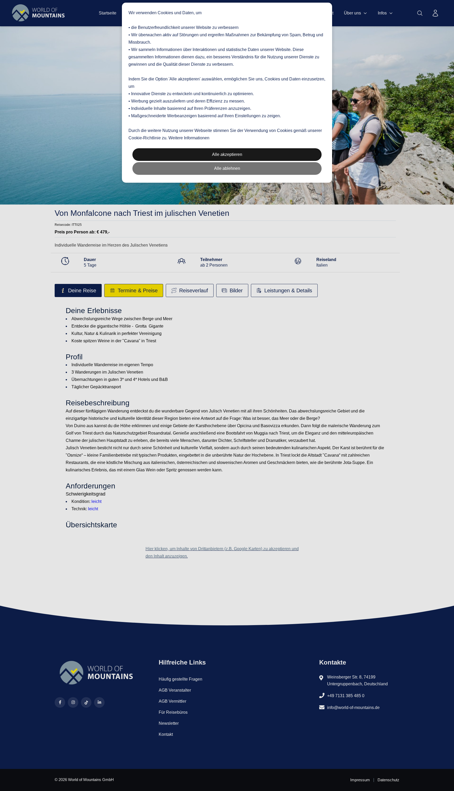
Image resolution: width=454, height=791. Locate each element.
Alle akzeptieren (227, 154)
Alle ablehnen (227, 168)
